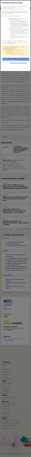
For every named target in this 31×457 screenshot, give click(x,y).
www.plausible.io (5, 42)
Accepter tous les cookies (9, 59)
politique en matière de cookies (9, 9)
